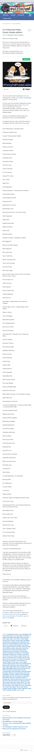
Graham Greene (7, 649)
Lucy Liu (21, 662)
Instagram (6, 612)
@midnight (20, 98)
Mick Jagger (10, 667)
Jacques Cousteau (22, 656)
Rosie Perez (22, 679)
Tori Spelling (28, 685)
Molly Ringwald (9, 668)
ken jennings (27, 659)
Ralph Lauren (19, 674)
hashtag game (10, 653)
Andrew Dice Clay (10, 636)
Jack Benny (19, 654)
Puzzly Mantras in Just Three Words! (12, 721)
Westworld (10, 688)
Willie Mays (24, 688)
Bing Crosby (23, 637)
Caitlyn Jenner (9, 639)
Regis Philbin (6, 676)
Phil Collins (5, 673)
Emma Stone (23, 643)
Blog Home (5, 15)
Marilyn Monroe (27, 663)
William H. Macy (17, 688)
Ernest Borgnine (18, 645)
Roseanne (24, 677)
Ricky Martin (6, 677)
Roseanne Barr (6, 679)
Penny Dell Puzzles (16, 671)
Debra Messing (21, 642)
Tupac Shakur (12, 687)
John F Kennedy (18, 657)
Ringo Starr (12, 677)
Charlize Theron (6, 640)
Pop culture (27, 673)
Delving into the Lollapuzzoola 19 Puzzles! (14, 728)
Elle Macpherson (15, 643)
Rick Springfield (25, 676)
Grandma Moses (22, 649)
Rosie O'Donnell (15, 679)
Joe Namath (10, 657)
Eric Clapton (10, 645)
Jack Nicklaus (13, 656)
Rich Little (12, 676)
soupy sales (13, 682)
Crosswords (21, 15)
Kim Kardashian (20, 660)
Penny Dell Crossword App (13, 670)
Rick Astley (18, 676)
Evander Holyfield (10, 646)
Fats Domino (18, 646)
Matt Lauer (13, 665)
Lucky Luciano (15, 662)
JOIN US (6, 707)
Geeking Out (19, 648)
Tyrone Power (20, 687)
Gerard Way (25, 648)
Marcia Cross (19, 663)
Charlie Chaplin (24, 639)
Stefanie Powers (7, 684)
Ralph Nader (26, 674)
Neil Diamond (24, 668)
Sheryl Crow (17, 680)
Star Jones (27, 682)
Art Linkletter (25, 636)
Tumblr (17, 614)
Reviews (13, 15)
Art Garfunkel (18, 636)
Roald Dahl (18, 677)
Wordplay (9, 690)
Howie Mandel (25, 653)
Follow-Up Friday (26, 646)
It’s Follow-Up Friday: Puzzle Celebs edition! (12, 31)
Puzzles (16, 634)
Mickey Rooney (17, 667)
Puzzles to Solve (7, 18)
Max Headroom (20, 665)
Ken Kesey (5, 660)
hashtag (5, 653)
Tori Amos (21, 685)
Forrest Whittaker (7, 648)
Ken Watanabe (12, 660)
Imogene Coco (12, 654)
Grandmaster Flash (7, 651)
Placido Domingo (19, 673)
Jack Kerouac (6, 656)
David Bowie (14, 642)
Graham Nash (14, 649)
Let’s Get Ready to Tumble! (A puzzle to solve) (15, 727)
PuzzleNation (10, 634)
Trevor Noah (6, 687)
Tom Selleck (8, 685)
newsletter (13, 605)
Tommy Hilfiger (15, 685)
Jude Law (24, 657)
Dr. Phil (9, 643)
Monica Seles (17, 668)
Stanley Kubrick (20, 682)
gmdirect (21, 35)
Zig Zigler (14, 690)
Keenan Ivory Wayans (11, 659)
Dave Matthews (6, 642)
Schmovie (26, 96)
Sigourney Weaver (25, 680)
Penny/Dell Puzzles (26, 671)
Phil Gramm (11, 673)
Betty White (17, 637)
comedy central (19, 640)
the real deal (24, 684)
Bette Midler (10, 637)
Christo (13, 640)
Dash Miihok (26, 640)
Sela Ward (11, 680)
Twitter (5, 614)
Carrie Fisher (17, 639)
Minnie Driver (25, 667)
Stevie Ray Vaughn (16, 684)
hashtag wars (18, 653)
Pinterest (10, 614)
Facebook (18, 612)
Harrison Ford (23, 651)
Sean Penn (5, 680)
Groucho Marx (16, 651)
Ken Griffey (20, 659)
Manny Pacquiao (11, 663)
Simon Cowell (6, 682)
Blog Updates (7, 695)
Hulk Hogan (5, 654)
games (13, 648)
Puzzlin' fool (12, 674)
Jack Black (26, 654)
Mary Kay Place (6, 665)
